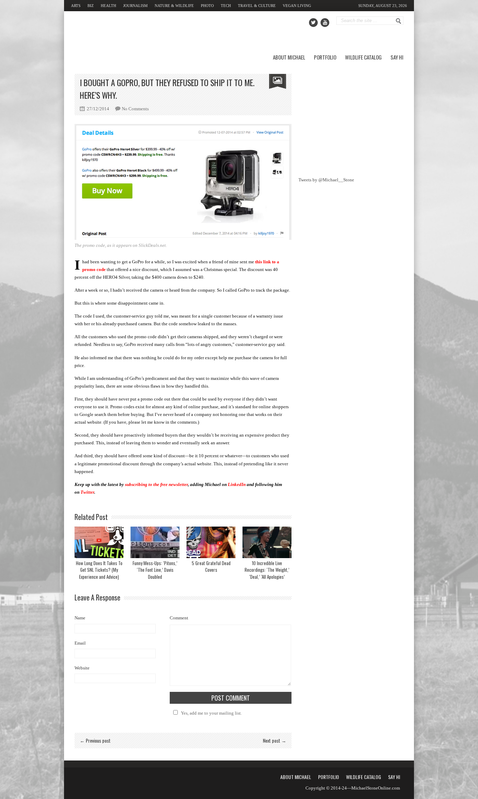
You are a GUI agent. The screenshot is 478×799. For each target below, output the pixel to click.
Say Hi (397, 57)
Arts (75, 6)
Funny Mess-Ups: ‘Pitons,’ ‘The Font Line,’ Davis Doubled (155, 570)
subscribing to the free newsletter (156, 484)
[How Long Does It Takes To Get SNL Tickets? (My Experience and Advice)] (99, 542)
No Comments (135, 108)
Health (108, 6)
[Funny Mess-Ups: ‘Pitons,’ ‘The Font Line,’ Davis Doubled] (155, 542)
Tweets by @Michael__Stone (326, 179)
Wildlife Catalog (363, 57)
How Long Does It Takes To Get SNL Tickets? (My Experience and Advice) (99, 570)
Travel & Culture (257, 6)
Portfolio (325, 57)
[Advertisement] (350, 117)
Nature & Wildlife (174, 6)
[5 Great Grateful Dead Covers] (211, 542)
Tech (226, 6)
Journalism (135, 6)
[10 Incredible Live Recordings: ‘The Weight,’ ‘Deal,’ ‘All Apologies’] (266, 542)
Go (398, 21)
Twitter (87, 492)
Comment (179, 617)
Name (80, 617)
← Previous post (95, 740)
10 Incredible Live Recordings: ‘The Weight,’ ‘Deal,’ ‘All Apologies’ (267, 570)
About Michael (289, 57)
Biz (90, 6)
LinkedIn (237, 484)
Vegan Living (297, 6)
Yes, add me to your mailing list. (211, 713)
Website (82, 668)
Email (80, 643)
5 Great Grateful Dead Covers (211, 567)
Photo (207, 6)
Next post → (274, 740)
